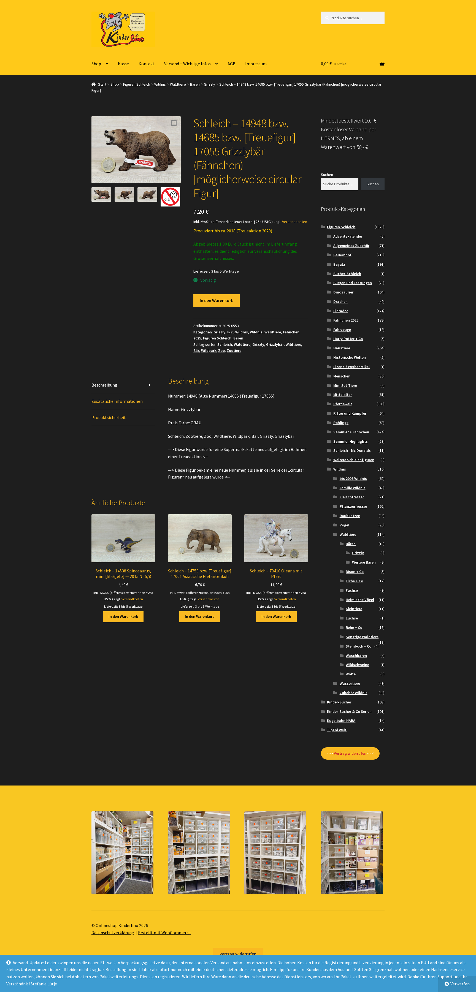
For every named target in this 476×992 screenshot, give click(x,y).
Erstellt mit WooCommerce (164, 932)
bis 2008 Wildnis (353, 478)
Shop (96, 63)
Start (102, 84)
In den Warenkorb (217, 300)
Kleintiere (354, 608)
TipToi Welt (337, 729)
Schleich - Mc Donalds (352, 450)
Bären (195, 84)
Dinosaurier (343, 292)
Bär (196, 350)
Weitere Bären (364, 562)
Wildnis (160, 84)
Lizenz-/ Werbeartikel (351, 366)
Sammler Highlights (350, 441)
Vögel (344, 525)
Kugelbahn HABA (341, 720)
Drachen (340, 301)
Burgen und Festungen (352, 282)
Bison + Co (355, 571)
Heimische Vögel (360, 599)
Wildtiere (293, 344)
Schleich (224, 344)
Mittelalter (342, 394)
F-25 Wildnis (237, 332)
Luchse (352, 618)
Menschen (341, 376)
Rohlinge (340, 422)
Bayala (339, 264)
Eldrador (340, 310)
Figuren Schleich (136, 84)
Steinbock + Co (358, 646)
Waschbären (356, 655)
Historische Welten (349, 357)
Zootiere (234, 350)
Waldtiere (178, 84)
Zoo (221, 350)
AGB (232, 63)
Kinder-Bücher (339, 702)
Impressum (256, 63)
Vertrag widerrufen (238, 953)
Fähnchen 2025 (345, 320)
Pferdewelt (342, 403)
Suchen (327, 174)
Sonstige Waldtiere (362, 636)
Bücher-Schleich (347, 273)
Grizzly (209, 84)
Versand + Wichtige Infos (187, 63)
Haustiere (341, 348)
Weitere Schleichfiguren (353, 459)
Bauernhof (342, 254)
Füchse (352, 590)
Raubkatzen (350, 515)
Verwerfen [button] (460, 983)
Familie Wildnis (353, 487)
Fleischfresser (352, 496)
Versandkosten (294, 221)
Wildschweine (357, 664)
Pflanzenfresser (353, 506)
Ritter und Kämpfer (349, 413)
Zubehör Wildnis (353, 692)
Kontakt (147, 63)
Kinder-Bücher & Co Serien (349, 711)
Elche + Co (354, 580)
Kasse (123, 63)
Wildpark (208, 350)
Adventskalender (347, 236)
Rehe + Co (354, 627)
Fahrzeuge (342, 329)
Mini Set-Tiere (345, 385)
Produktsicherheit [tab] (108, 417)
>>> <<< (350, 753)
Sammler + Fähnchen (351, 432)
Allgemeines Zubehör (351, 245)
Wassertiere (350, 683)
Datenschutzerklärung (112, 932)
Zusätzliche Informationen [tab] (117, 401)
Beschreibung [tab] (104, 385)
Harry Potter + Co (348, 338)
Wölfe (351, 674)
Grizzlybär (275, 344)
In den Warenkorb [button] (123, 616)
